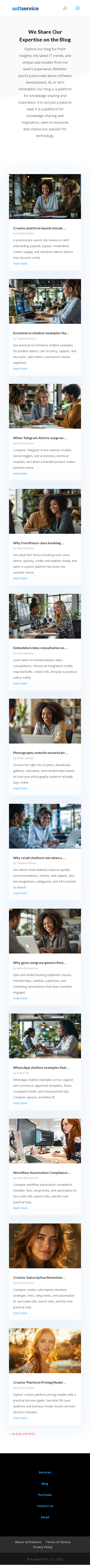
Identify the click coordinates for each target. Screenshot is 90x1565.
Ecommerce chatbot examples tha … (41, 333)
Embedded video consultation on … (40, 648)
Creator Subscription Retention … (39, 1277)
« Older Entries (22, 1434)
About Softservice (28, 1542)
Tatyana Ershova (26, 338)
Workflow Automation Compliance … (42, 1172)
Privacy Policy (43, 1547)
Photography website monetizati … (40, 753)
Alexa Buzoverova (27, 968)
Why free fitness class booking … (38, 543)
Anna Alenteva (25, 548)
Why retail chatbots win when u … (39, 858)
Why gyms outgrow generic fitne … (40, 963)
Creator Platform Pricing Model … (39, 1382)
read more (20, 263)
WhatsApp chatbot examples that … (41, 1067)
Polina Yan (23, 1073)
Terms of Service (58, 1542)
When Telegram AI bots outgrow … (40, 438)
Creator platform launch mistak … (39, 228)
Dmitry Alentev (25, 233)
